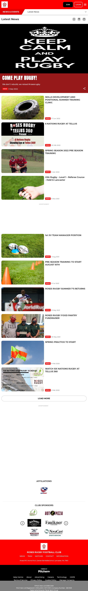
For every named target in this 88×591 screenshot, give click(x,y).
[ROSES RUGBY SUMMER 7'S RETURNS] (22, 299)
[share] (84, 88)
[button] (84, 89)
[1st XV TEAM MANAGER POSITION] (22, 246)
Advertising (39, 577)
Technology (62, 577)
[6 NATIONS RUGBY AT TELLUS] (22, 134)
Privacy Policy (36, 580)
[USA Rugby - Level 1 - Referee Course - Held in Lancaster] (22, 188)
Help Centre (18, 577)
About (29, 577)
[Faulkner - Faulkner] (54, 523)
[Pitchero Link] (44, 572)
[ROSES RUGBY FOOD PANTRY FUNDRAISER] (22, 326)
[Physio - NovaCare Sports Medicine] (54, 533)
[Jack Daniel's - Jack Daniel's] (34, 523)
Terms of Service (20, 580)
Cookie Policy (50, 580)
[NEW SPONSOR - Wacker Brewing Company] (34, 533)
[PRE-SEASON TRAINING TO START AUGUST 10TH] (22, 273)
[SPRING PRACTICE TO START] (22, 353)
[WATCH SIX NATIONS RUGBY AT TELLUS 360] (22, 379)
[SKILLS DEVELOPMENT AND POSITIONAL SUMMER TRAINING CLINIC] (22, 108)
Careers (51, 577)
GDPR (72, 577)
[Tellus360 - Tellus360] (34, 513)
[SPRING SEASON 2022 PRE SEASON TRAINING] (22, 161)
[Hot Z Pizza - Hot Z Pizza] (54, 513)
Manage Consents (66, 580)
